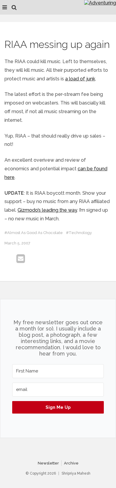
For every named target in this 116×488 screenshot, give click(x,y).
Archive (71, 463)
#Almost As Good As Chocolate (33, 232)
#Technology (79, 232)
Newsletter (48, 463)
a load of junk (80, 79)
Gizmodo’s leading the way (47, 210)
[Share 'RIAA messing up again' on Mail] (20, 259)
